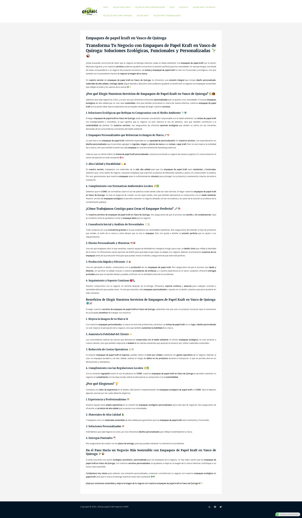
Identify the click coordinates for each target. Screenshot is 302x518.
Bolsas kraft (143, 15)
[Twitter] (221, 507)
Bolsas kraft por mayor (204, 7)
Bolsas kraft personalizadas (167, 15)
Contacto (183, 7)
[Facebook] (215, 507)
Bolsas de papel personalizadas (150, 7)
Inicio (105, 7)
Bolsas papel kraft (122, 7)
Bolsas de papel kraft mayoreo (117, 15)
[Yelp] (209, 507)
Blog (172, 7)
